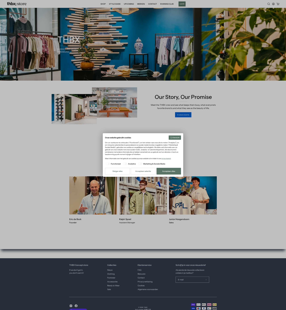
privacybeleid (166, 159)
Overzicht (175, 138)
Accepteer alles (168, 171)
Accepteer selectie (143, 171)
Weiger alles (117, 171)
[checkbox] (113, 163)
